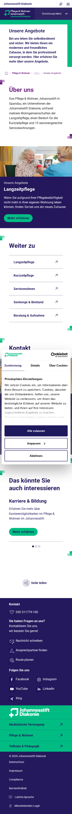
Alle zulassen (36, 430)
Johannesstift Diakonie (17, 3)
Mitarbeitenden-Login (27, 805)
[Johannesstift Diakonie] (36, 712)
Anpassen (34, 443)
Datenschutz (16, 761)
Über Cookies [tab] (58, 365)
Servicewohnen (24, 289)
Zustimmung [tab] (13, 365)
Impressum (15, 770)
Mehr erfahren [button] (18, 218)
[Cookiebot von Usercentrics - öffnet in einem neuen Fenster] (51, 354)
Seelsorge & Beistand (28, 302)
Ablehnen (36, 455)
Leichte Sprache (24, 797)
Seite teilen (39, 583)
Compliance (16, 779)
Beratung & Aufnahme (29, 315)
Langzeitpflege (19, 189)
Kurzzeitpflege (24, 275)
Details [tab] (35, 365)
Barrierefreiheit (18, 788)
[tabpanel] (36, 516)
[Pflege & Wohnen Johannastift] (17, 13)
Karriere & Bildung (28, 501)
